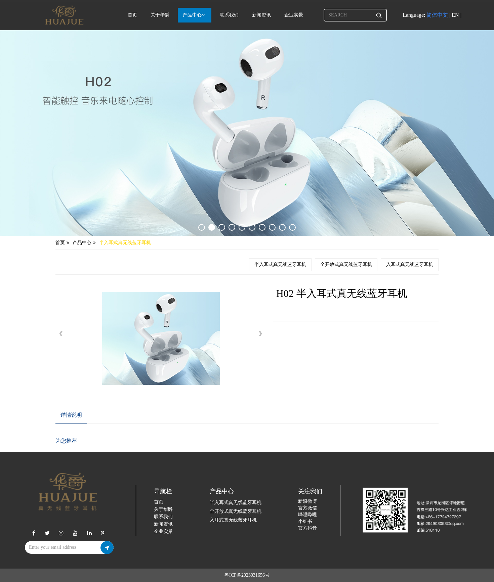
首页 (132, 14)
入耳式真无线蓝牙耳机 (409, 264)
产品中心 (192, 14)
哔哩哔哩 (307, 514)
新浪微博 (307, 501)
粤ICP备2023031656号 (247, 575)
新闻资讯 (261, 14)
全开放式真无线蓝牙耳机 (346, 264)
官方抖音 (307, 528)
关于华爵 (160, 14)
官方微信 (307, 507)
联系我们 (229, 14)
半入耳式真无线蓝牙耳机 (125, 242)
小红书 (305, 521)
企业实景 (293, 14)
